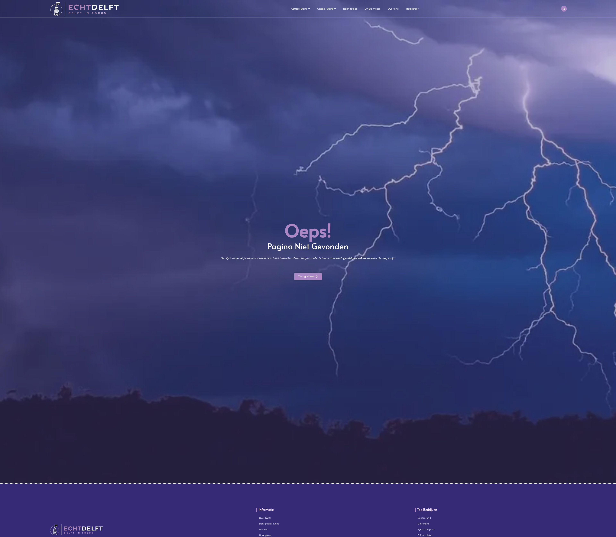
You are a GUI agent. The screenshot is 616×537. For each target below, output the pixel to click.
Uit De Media (372, 8)
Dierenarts (423, 523)
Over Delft (265, 517)
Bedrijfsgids (350, 8)
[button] (564, 9)
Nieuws (263, 529)
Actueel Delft (299, 8)
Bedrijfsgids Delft (269, 523)
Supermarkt (424, 517)
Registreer (412, 8)
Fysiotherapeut (426, 529)
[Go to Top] (603, 512)
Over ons (393, 8)
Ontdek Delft (325, 8)
